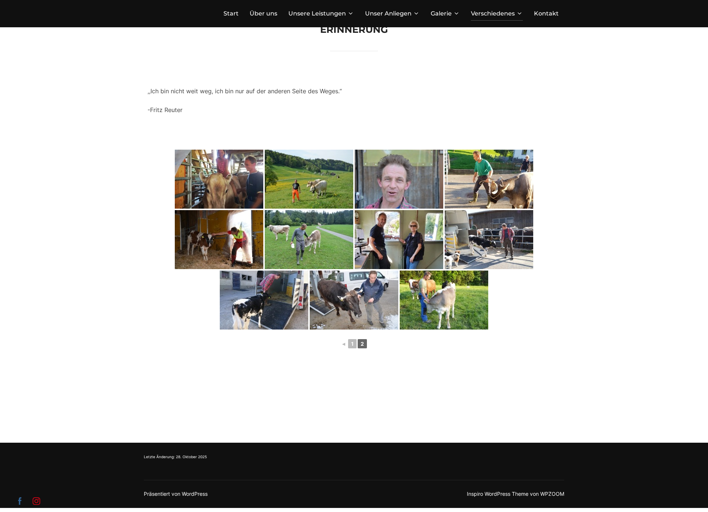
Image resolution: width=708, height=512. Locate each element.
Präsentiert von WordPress (176, 494)
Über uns (263, 13)
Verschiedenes (493, 13)
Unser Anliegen (388, 13)
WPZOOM (552, 494)
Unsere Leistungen (317, 13)
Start (231, 13)
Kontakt (546, 13)
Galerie (441, 13)
